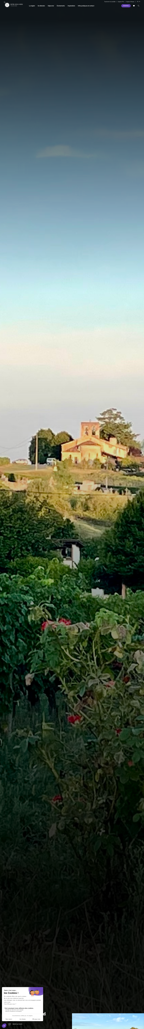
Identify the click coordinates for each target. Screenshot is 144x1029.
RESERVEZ (126, 5)
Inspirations (71, 6)
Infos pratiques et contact (86, 6)
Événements (61, 6)
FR (137, 1)
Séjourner (51, 6)
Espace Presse (130, 1)
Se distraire (41, 6)
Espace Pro (121, 1)
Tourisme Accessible (109, 1)
